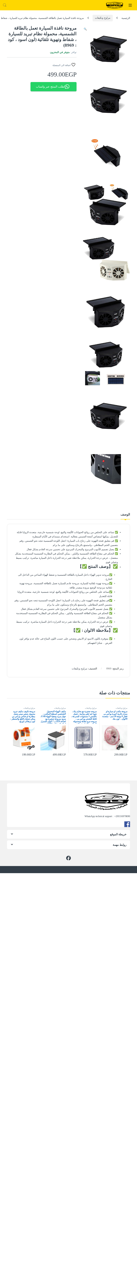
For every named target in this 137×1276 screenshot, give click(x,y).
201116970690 (123, 816)
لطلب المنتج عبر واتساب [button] (50, 86)
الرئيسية (125, 18)
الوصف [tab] (125, 514)
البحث (5, 5)
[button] (85, 29)
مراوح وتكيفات (102, 18)
